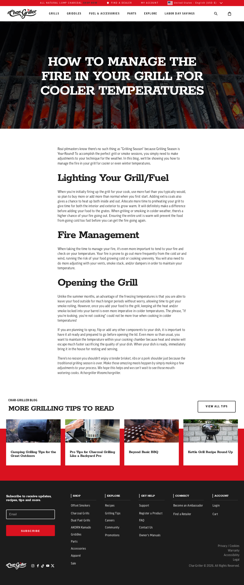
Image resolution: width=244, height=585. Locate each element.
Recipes (110, 505)
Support (144, 505)
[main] (122, 240)
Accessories (78, 548)
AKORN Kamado (81, 527)
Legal (236, 559)
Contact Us (146, 527)
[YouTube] (47, 565)
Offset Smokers (80, 505)
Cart (215, 514)
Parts (132, 13)
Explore (150, 13)
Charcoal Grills (80, 513)
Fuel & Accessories (104, 13)
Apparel (76, 555)
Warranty (233, 550)
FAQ (141, 520)
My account (149, 3)
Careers (110, 520)
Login (216, 505)
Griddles (74, 13)
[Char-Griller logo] (16, 566)
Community (112, 527)
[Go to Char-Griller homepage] (25, 14)
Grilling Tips (112, 513)
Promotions (112, 535)
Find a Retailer (182, 514)
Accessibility (231, 555)
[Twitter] (52, 565)
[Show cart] (229, 13)
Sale (73, 563)
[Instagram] (32, 565)
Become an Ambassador (188, 505)
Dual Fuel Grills (80, 520)
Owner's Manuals (150, 535)
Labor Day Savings (180, 13)
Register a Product (150, 513)
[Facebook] (37, 565)
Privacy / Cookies (228, 546)
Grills (54, 13)
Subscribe (30, 530)
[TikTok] (42, 565)
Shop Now (90, 3)
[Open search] (216, 13)
